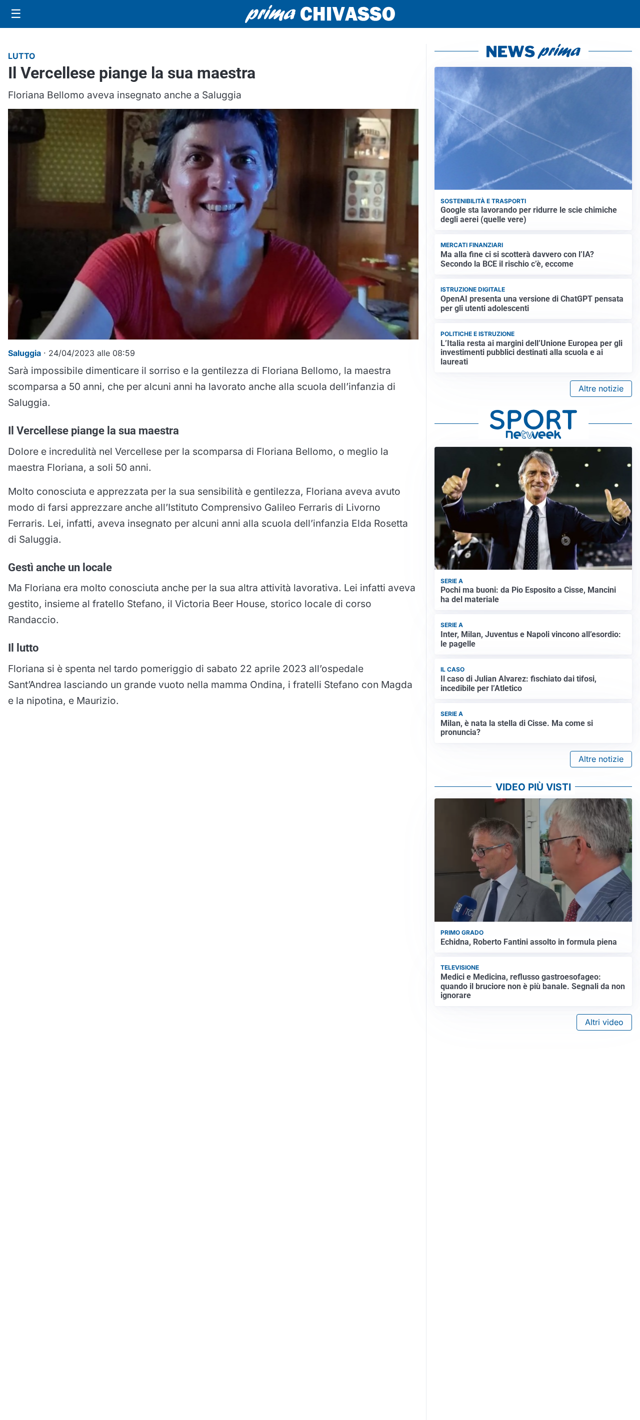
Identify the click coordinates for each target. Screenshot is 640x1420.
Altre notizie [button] (601, 388)
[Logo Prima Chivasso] (320, 13)
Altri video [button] (604, 1022)
